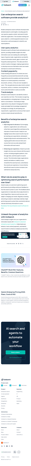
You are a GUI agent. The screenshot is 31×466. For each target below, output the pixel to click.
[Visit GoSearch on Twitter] (4, 446)
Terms (8, 457)
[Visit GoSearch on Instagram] (9, 446)
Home (2, 11)
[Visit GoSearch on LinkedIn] (2, 446)
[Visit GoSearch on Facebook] (12, 446)
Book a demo (22, 5)
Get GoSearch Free (15, 357)
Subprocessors (15, 457)
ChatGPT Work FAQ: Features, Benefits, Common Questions (12, 271)
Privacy (3, 457)
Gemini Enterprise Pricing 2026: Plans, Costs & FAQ (13, 293)
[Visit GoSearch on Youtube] (7, 446)
